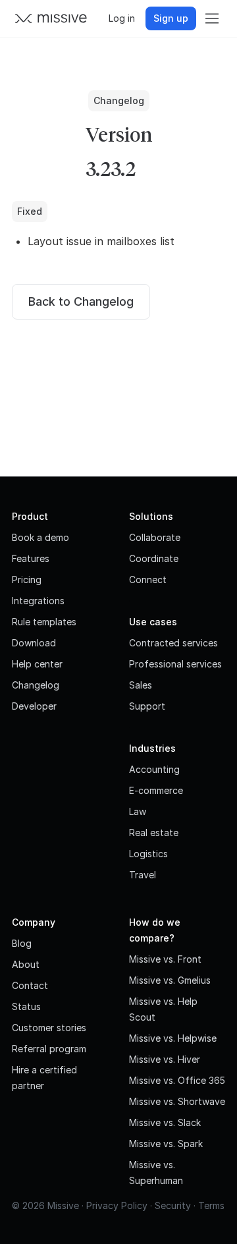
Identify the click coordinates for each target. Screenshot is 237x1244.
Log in (122, 18)
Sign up (170, 18)
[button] (212, 18)
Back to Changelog (81, 301)
